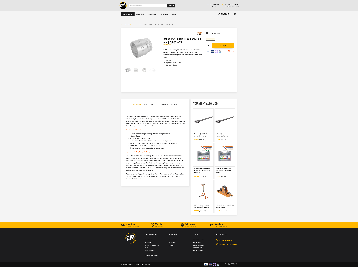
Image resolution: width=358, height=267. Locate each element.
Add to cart (223, 46)
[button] (235, 14)
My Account (173, 240)
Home (122, 24)
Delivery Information (152, 245)
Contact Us (149, 240)
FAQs (146, 247)
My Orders (172, 242)
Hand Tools (128, 24)
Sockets (142, 24)
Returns (171, 245)
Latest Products (198, 240)
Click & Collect (150, 250)
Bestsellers (197, 242)
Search (171, 5)
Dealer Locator (198, 250)
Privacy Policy (150, 253)
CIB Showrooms (197, 253)
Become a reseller (199, 245)
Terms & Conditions (151, 255)
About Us (148, 242)
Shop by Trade (197, 247)
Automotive (135, 24)
